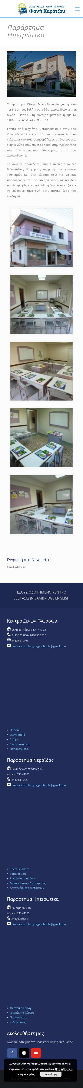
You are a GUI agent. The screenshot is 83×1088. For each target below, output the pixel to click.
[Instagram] (24, 1053)
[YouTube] (36, 1053)
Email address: (16, 567)
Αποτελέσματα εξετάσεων (27, 888)
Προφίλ (15, 730)
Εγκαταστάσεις (19, 744)
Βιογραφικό (17, 735)
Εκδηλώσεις (18, 1022)
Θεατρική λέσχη (20, 1008)
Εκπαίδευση (18, 874)
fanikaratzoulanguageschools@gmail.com (38, 646)
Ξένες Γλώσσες (19, 869)
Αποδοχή (51, 1074)
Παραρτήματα (19, 749)
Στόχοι (14, 739)
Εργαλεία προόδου (22, 878)
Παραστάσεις (18, 1017)
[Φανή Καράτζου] (41, 8)
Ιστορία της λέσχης (22, 1013)
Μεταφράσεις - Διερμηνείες (28, 883)
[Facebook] (12, 1053)
